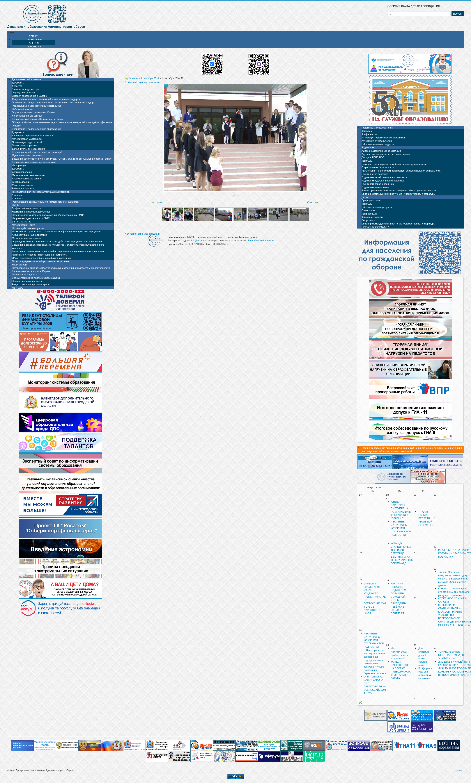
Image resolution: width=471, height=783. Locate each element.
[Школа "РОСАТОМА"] (202, 745)
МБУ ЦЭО (17, 287)
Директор (17, 86)
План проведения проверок (27, 281)
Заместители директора (25, 89)
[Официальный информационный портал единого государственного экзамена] (404, 745)
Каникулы (367, 160)
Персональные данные (24, 274)
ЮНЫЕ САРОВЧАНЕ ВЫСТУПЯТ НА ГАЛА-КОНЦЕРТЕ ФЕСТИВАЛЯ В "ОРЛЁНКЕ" (401, 510)
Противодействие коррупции (28, 228)
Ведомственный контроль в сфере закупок (36, 277)
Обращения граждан (23, 92)
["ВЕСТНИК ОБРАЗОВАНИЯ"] (449, 745)
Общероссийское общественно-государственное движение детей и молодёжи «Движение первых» (62, 123)
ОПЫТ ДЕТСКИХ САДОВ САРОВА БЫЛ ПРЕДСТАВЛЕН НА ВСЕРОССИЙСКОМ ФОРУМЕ (375, 685)
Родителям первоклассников (378, 184)
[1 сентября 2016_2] (177, 214)
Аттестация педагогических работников (384, 137)
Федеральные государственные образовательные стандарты (46, 99)
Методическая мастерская (27, 138)
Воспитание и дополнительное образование (36, 129)
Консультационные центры (27, 115)
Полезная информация (24, 145)
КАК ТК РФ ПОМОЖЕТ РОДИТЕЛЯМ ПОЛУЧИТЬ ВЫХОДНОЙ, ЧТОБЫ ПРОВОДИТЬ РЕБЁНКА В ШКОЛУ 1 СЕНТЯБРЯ (398, 598)
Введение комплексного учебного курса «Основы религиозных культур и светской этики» (62, 158)
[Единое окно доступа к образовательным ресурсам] (269, 745)
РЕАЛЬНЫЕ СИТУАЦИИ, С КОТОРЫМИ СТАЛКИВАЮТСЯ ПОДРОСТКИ (401, 528)
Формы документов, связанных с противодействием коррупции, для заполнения (57, 241)
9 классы (17, 195)
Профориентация (371, 200)
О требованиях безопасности (378, 167)
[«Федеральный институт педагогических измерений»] (291, 745)
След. (310, 202)
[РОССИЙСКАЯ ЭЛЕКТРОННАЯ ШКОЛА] (202, 756)
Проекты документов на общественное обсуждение (40, 261)
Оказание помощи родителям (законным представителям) (394, 164)
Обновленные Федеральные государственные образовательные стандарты (54, 102)
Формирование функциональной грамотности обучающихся (45, 201)
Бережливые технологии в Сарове (31, 271)
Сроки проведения (22, 172)
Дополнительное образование (28, 148)
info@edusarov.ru (200, 240)
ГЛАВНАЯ (33, 36)
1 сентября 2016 (150, 78)
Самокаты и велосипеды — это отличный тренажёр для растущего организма (454, 592)
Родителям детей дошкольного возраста (384, 177)
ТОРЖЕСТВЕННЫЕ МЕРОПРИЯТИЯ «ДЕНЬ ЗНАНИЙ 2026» (451, 655)
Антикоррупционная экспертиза (29, 234)
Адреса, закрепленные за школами (381, 150)
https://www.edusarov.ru (261, 240)
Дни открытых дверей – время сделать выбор (423, 657)
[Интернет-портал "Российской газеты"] (314, 745)
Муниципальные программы (27, 155)
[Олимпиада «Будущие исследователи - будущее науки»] (445, 715)
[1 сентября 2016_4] (204, 214)
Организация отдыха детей (27, 142)
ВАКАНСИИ (34, 46)
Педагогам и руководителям (377, 127)
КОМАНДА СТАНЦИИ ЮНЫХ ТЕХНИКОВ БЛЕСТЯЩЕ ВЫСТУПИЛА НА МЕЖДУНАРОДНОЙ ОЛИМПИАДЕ (402, 553)
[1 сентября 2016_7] (258, 214)
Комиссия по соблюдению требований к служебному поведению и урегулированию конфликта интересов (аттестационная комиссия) (58, 252)
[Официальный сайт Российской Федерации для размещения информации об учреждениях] (381, 745)
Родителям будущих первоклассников (383, 180)
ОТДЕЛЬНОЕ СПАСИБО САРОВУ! (452, 600)
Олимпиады (368, 210)
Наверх (460, 770)
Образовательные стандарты (378, 144)
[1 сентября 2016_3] (188, 214)
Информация (19, 165)
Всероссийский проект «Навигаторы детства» (37, 119)
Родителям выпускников (375, 187)
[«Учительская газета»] (157, 756)
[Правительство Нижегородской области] (112, 745)
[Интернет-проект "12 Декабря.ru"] (375, 715)
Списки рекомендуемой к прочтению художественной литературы (398, 193)
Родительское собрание (375, 174)
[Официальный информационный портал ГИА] (426, 745)
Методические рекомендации (28, 175)
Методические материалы (26, 238)
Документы (18, 82)
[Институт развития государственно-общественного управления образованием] (224, 745)
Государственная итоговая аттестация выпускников (41, 191)
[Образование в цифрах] (410, 461)
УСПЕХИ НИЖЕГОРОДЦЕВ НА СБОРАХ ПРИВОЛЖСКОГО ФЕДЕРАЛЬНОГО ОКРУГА (401, 670)
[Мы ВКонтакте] (212, 63)
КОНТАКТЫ (35, 39)
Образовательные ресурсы (377, 207)
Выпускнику (368, 220)
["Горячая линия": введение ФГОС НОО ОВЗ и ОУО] (375, 461)
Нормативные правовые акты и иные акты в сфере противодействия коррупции (56, 231)
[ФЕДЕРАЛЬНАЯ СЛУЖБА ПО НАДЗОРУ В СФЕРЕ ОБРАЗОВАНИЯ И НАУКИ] (67, 745)
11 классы (17, 198)
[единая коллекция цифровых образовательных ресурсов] (247, 745)
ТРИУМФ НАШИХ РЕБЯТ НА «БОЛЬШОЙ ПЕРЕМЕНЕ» (425, 518)
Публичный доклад (22, 109)
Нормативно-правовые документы (31, 211)
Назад (159, 202)
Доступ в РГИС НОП (373, 157)
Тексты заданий (20, 181)
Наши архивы (19, 264)
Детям (365, 197)
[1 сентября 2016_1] (166, 214)
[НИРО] (179, 745)
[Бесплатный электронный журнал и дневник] (336, 745)
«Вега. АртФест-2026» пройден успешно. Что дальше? (401, 653)
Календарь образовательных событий (33, 135)
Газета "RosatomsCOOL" (375, 227)
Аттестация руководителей (377, 140)
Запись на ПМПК (21, 221)
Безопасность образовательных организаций (37, 152)
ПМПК (15, 205)
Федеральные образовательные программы (36, 105)
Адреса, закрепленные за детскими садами (386, 154)
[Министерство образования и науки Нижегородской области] (134, 745)
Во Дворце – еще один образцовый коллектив (425, 673)
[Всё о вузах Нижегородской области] (421, 726)
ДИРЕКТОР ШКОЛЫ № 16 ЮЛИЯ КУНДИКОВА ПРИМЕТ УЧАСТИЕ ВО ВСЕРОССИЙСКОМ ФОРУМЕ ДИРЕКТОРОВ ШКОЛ (375, 598)
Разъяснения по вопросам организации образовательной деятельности (401, 170)
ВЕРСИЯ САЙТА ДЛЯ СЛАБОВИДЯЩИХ (415, 6)
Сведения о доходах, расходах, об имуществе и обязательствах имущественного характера (58, 246)
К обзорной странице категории (142, 82)
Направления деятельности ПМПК (31, 218)
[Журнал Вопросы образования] (359, 745)
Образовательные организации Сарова (33, 112)
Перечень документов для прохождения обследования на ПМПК (48, 215)
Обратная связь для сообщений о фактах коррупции (41, 258)
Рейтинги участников (23, 188)
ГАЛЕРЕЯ (33, 43)
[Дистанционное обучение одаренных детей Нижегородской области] (421, 715)
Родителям (368, 147)
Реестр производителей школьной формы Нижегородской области (399, 190)
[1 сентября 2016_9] (299, 214)
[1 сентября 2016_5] (224, 214)
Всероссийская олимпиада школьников (34, 162)
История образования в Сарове (29, 95)
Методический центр (23, 224)
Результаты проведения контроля (30, 284)
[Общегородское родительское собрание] (445, 461)
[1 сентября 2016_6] (240, 214)
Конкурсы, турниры (372, 217)
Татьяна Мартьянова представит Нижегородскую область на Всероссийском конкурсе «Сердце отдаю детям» (453, 578)
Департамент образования (26, 79)
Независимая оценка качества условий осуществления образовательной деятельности (61, 268)
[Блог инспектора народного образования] (179, 756)
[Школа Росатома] (398, 715)
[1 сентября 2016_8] (278, 214)
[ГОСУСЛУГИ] (392, 476)
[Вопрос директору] (60, 63)
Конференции (369, 134)
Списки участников (22, 185)
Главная (133, 78)
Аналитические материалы (27, 178)
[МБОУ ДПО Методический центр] (224, 756)
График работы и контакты (26, 208)
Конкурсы (367, 131)
